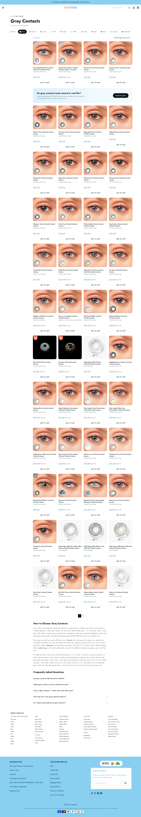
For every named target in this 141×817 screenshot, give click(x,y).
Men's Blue (38, 727)
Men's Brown (38, 722)
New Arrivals (87, 738)
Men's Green (38, 729)
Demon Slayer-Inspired (90, 727)
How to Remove (112, 727)
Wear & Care (14, 770)
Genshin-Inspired (88, 724)
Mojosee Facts (15, 791)
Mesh (60, 727)
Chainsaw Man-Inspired (90, 729)
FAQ (51, 766)
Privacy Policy (55, 778)
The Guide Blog (112, 719)
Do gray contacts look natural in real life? (49, 678)
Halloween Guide (113, 734)
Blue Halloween (63, 741)
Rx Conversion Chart (114, 722)
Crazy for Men (39, 732)
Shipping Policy (55, 782)
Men (104, 32)
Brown (34, 32)
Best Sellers (87, 735)
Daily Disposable (39, 740)
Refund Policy (55, 786)
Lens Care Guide (113, 729)
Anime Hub (87, 719)
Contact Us (54, 774)
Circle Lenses (39, 738)
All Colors (13, 719)
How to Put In (112, 724)
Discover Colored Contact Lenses (21, 766)
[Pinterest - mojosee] (98, 793)
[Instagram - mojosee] (95, 793)
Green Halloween (64, 739)
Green (44, 32)
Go (125, 783)
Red (95, 32)
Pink (54, 32)
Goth (36, 743)
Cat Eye (61, 729)
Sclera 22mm (63, 724)
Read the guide (121, 96)
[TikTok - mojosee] (92, 793)
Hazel (85, 32)
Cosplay (114, 32)
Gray (23, 32)
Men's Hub (38, 719)
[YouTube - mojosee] (101, 793)
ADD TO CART (45, 83)
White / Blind (63, 722)
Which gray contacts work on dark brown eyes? (51, 684)
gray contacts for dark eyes (42, 665)
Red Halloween (63, 732)
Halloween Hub (63, 719)
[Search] (129, 8)
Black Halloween (64, 734)
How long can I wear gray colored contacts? (50, 697)
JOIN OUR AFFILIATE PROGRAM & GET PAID (26, 782)
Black (12, 744)
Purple (64, 32)
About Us (13, 774)
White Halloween (64, 736)
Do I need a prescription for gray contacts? (50, 703)
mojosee (74, 804)
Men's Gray (38, 724)
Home (12, 16)
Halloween (127, 32)
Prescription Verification (18, 778)
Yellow (75, 32)
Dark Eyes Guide (113, 732)
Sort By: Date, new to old (121, 38)
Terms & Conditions (57, 791)
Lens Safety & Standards (18, 786)
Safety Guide (112, 736)
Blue (14, 32)
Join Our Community (57, 795)
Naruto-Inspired (88, 722)
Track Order (54, 770)
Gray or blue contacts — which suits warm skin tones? (53, 690)
